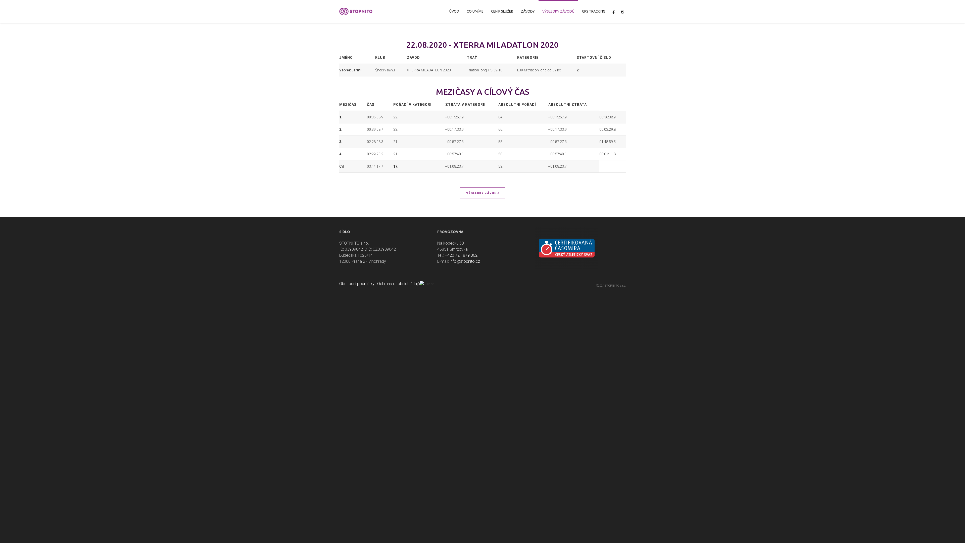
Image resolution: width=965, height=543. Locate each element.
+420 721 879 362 (461, 255)
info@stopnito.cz (465, 261)
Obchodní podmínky (356, 283)
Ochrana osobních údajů (398, 283)
